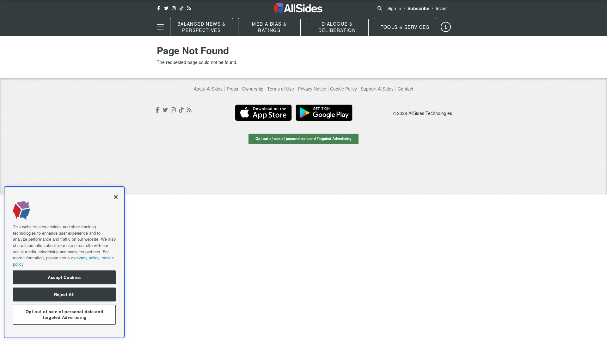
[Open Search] (380, 8)
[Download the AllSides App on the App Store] (263, 112)
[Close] (116, 197)
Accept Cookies (64, 277)
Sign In (394, 8)
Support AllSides (377, 89)
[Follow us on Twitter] (166, 8)
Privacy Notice (312, 89)
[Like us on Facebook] (158, 8)
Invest (442, 8)
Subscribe (418, 8)
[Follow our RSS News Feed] (189, 8)
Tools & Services (405, 27)
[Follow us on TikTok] (181, 8)
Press (232, 89)
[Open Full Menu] (160, 27)
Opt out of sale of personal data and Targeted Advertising (303, 138)
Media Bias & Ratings (269, 27)
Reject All (64, 294)
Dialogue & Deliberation (337, 27)
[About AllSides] (445, 26)
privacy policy (86, 258)
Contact (405, 89)
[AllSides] (298, 8)
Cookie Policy (343, 89)
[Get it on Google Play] (324, 112)
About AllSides (208, 89)
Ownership (252, 89)
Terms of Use (280, 89)
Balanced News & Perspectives (201, 27)
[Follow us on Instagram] (174, 8)
